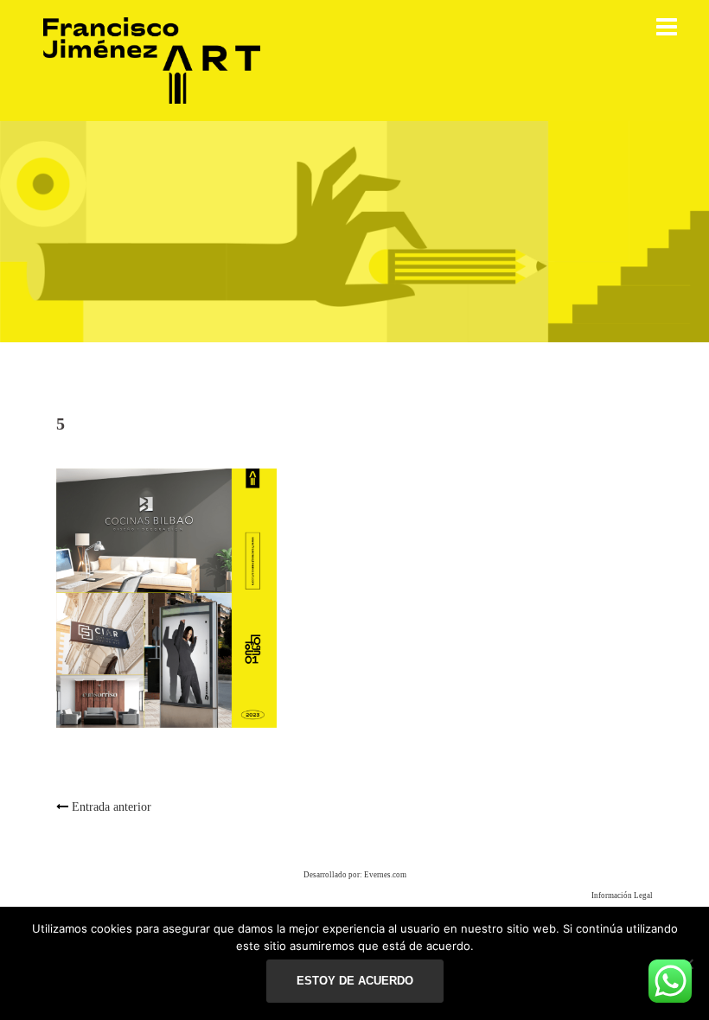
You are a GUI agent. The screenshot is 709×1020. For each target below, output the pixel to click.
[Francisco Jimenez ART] (151, 59)
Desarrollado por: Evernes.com (354, 874)
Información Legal (622, 895)
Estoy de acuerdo (355, 980)
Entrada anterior (111, 806)
